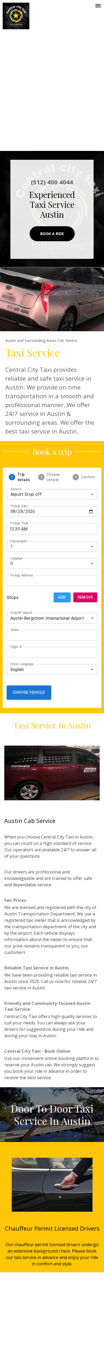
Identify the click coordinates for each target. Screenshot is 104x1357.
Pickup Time (19, 523)
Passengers (18, 541)
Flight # (16, 647)
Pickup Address (21, 575)
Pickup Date (19, 506)
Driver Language (21, 664)
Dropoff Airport (21, 613)
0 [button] (11, 563)
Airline (14, 630)
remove (85, 597)
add (62, 597)
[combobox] (47, 580)
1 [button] (11, 546)
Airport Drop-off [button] (26, 494)
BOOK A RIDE (52, 233)
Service (15, 489)
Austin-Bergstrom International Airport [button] (47, 618)
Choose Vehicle (29, 692)
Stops (12, 597)
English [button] (17, 669)
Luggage (16, 558)
